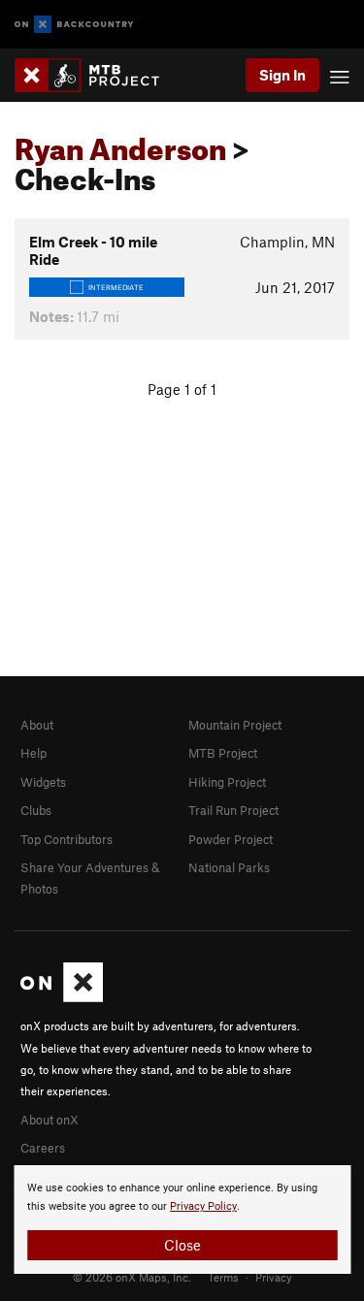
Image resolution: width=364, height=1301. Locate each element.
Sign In (282, 74)
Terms (223, 1277)
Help (33, 753)
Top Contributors (66, 839)
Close (182, 1244)
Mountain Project (234, 724)
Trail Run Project (233, 810)
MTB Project (222, 753)
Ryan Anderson (120, 143)
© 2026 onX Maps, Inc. (132, 1277)
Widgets (43, 782)
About (36, 724)
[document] (182, 1219)
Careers (42, 1147)
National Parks (229, 867)
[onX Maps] (61, 997)
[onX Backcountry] (74, 25)
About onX (49, 1119)
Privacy (273, 1277)
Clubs (35, 810)
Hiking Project (227, 782)
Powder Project (230, 839)
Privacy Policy (203, 1206)
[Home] (97, 75)
